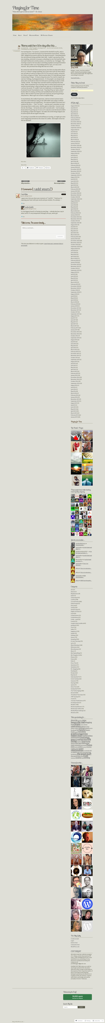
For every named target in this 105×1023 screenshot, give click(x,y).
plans (73, 747)
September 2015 (75, 359)
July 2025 (73, 131)
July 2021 (73, 226)
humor (77, 737)
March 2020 (74, 258)
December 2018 (75, 286)
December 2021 (75, 217)
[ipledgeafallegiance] (76, 826)
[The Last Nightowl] (87, 792)
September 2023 (75, 175)
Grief (72, 627)
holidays (90, 736)
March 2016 (74, 349)
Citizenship (74, 597)
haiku (72, 629)
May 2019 (73, 278)
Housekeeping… (80, 545)
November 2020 (75, 242)
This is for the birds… (85, 568)
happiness (73, 631)
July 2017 (73, 318)
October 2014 (74, 381)
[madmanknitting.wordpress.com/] (87, 926)
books (72, 595)
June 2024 (73, 157)
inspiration (84, 737)
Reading (73, 671)
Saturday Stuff (75, 677)
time (78, 756)
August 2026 (74, 106)
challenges (83, 726)
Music (72, 651)
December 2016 (75, 332)
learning (83, 739)
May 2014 (73, 391)
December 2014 (75, 377)
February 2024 (75, 165)
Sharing (73, 683)
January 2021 (74, 238)
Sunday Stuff (74, 689)
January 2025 (74, 143)
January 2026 (74, 119)
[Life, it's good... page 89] (87, 469)
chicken (72, 728)
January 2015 (74, 375)
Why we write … (26, 182)
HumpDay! (73, 639)
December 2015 (75, 353)
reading (73, 748)
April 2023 (73, 185)
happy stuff (76, 735)
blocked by (79, 997)
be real (51, 48)
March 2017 (74, 326)
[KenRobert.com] (87, 892)
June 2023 (73, 181)
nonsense (78, 745)
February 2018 (74, 304)
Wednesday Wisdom (76, 706)
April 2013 (73, 411)
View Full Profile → (76, 78)
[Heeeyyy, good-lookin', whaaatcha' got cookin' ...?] (87, 435)
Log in (72, 941)
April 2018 (73, 300)
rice (84, 750)
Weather (73, 704)
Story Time (74, 687)
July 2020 (73, 250)
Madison (73, 743)
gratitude (73, 625)
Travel (72, 698)
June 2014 (73, 389)
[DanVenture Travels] (76, 815)
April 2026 (73, 114)
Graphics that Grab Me (77, 623)
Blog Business (74, 593)
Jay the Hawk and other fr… (84, 552)
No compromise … (60, 182)
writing (87, 758)
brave (77, 724)
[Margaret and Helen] (76, 904)
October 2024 (74, 149)
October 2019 (74, 268)
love (83, 741)
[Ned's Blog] (87, 915)
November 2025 (75, 123)
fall (77, 730)
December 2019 (75, 264)
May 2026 (73, 112)
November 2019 (75, 266)
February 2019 (74, 284)
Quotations (74, 667)
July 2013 (73, 405)
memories (85, 743)
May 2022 (73, 207)
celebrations (76, 726)
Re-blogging (74, 669)
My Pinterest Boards (47, 35)
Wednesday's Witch (76, 708)
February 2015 (74, 373)
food (72, 732)
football (76, 732)
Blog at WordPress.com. (18, 1021)
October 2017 (74, 312)
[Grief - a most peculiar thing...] (76, 458)
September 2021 (75, 223)
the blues (35, 49)
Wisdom (73, 712)
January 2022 (74, 215)
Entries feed (74, 942)
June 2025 (73, 133)
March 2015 (74, 371)
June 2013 (73, 407)
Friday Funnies (75, 615)
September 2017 (75, 314)
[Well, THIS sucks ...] (76, 446)
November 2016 (75, 334)
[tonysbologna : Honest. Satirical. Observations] (87, 815)
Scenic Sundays (75, 679)
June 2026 (73, 110)
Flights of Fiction (75, 611)
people (84, 745)
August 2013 (74, 403)
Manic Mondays (75, 645)
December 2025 (75, 121)
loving (87, 741)
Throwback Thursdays (77, 694)
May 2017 (73, 322)
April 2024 (73, 161)
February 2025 (75, 141)
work (83, 758)
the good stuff (84, 754)
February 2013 (74, 415)
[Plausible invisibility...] (76, 435)
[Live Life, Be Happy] (87, 781)
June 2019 (73, 276)
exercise (90, 728)
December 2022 (75, 193)
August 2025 (74, 129)
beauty (74, 722)
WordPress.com (75, 946)
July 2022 (73, 203)
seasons (87, 750)
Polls (72, 661)
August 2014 (74, 385)
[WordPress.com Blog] (87, 904)
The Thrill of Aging (76, 691)
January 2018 (74, 306)
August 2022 (74, 201)
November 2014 (75, 379)
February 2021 (74, 236)
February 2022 (75, 213)
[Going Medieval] (76, 848)
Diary (72, 605)
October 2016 (74, 336)
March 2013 (74, 413)
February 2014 (74, 395)
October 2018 (74, 290)
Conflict (73, 599)
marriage (78, 743)
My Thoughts (33, 48)
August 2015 (74, 361)
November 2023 (75, 171)
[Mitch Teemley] (87, 770)
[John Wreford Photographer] (76, 781)
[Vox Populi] (76, 859)
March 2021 (74, 234)
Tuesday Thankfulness (77, 700)
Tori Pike (24, 194)
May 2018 (73, 298)
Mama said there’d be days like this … (39, 45)
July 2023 (73, 179)
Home (14, 35)
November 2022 (75, 195)
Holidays (73, 635)
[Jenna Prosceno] (76, 804)
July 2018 (73, 296)
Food (72, 613)
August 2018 (74, 294)
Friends (73, 621)
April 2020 (73, 256)
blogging (88, 722)
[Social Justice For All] (87, 870)
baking (84, 720)
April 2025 (73, 137)
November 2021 (75, 219)
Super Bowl (88, 752)
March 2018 (74, 302)
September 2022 (75, 199)
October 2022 (74, 197)
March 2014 (74, 393)
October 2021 (74, 221)
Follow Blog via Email (77, 82)
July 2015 (73, 363)
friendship (24, 49)
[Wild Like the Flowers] (76, 792)
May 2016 (73, 345)
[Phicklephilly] (87, 837)
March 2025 (74, 139)
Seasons (73, 681)
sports (72, 685)
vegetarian (73, 758)
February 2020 (75, 260)
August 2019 (74, 272)
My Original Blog (75, 653)
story (84, 752)
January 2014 (74, 397)
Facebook (55, 48)
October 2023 (74, 173)
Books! (25, 35)
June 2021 (73, 228)
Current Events (75, 601)
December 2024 (75, 145)
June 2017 (73, 320)
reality (76, 748)
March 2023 (74, 187)
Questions (73, 665)
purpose (84, 747)
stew (78, 752)
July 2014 (73, 387)
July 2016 (73, 341)
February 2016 (74, 351)
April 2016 (73, 347)
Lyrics (72, 643)
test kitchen (74, 754)
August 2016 (74, 340)
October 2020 (74, 244)
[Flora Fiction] (87, 804)
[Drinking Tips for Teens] (76, 881)
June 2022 (73, 205)
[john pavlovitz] (87, 881)
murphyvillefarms (80, 543)
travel (81, 756)
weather (78, 758)
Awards (73, 591)
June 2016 (73, 343)
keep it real (75, 739)
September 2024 (75, 151)
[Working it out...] (87, 480)
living (30, 49)
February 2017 (74, 328)
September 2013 (75, 401)
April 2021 (73, 233)
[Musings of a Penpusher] (76, 915)
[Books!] (76, 480)
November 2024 (75, 147)
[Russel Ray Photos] (76, 837)
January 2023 (74, 191)
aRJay (77, 580)
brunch (81, 724)
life (28, 49)
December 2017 (75, 308)
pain (82, 745)
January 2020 (74, 262)
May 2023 (73, 183)
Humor (73, 637)
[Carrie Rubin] (76, 926)
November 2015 (75, 355)
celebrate (85, 724)
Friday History (74, 617)
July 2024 (73, 155)
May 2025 (73, 135)
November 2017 (75, 310)
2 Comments (16, 51)
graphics (75, 734)
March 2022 (74, 211)
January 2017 (74, 330)
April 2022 (73, 209)
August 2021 (74, 225)
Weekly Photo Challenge (77, 710)
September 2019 (75, 270)
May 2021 (73, 231)
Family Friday (74, 609)
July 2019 (73, 274)
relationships (77, 750)
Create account (75, 939)
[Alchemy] (87, 826)
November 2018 (75, 288)
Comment (60, 236)
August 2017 (74, 316)
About (20, 35)
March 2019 (74, 282)
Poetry (72, 659)
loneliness (79, 741)
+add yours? (42, 189)
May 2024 (73, 159)
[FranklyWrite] (76, 870)
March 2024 (74, 163)
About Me (74, 720)
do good (86, 728)
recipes (81, 749)
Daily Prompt (74, 603)
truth (85, 756)
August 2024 (74, 153)
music (73, 745)
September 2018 (75, 292)
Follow (74, 94)
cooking (81, 728)
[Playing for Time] (76, 770)
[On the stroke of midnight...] (76, 469)
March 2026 (74, 116)
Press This (73, 663)
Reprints (73, 675)
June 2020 (73, 252)
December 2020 (75, 240)
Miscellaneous (75, 649)
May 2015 (73, 367)
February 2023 (75, 189)
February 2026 (75, 118)
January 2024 (74, 167)
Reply (63, 194)
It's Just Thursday (75, 641)
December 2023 (75, 169)
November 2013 (75, 399)
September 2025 (75, 127)
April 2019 (73, 280)
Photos (72, 657)
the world (73, 693)
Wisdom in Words (34, 35)
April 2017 (73, 324)
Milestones (74, 647)
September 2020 (75, 246)
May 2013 (73, 409)
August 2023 (74, 177)
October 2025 (74, 125)
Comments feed (75, 944)
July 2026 (73, 108)
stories (81, 752)
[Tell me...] (87, 458)
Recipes (73, 673)
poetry (76, 747)
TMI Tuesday (74, 696)
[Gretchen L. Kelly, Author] (76, 892)
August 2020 (74, 248)
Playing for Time (25, 8)
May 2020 (73, 254)
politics (80, 747)
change (87, 726)
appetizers (80, 720)
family (60, 48)
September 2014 (75, 383)
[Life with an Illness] (87, 859)
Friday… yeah (74, 619)
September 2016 (75, 338)
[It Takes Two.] (87, 848)
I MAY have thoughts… (81, 576)
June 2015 (73, 365)
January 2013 (74, 417)
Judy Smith (25, 48)
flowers (87, 730)
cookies (76, 728)
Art (72, 589)
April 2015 (73, 369)
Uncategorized (42, 48)
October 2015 (74, 357)
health (72, 633)
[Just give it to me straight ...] (87, 446)
